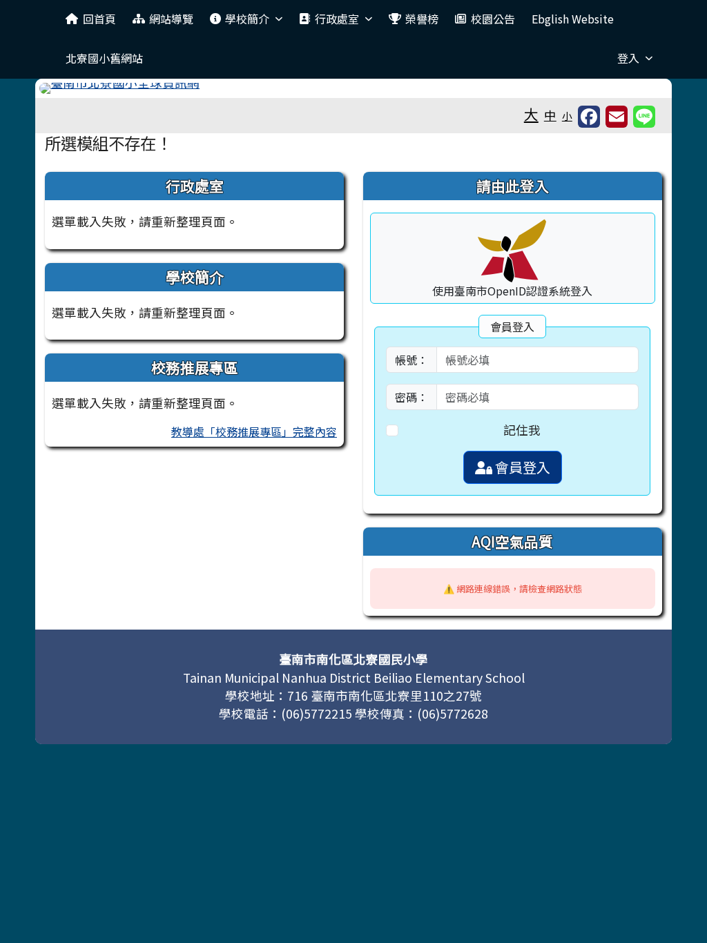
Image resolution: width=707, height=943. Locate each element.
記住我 (522, 429)
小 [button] (567, 115)
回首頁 (99, 18)
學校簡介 (247, 18)
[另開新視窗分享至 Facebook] (589, 117)
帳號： (411, 359)
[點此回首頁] (353, 88)
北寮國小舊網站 (104, 58)
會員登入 (521, 467)
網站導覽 (171, 18)
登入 (628, 58)
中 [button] (550, 115)
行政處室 (337, 18)
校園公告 (493, 18)
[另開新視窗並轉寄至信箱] (617, 117)
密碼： (411, 397)
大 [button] (531, 114)
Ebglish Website (573, 18)
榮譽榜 (421, 18)
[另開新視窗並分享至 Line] (644, 117)
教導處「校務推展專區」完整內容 (254, 431)
